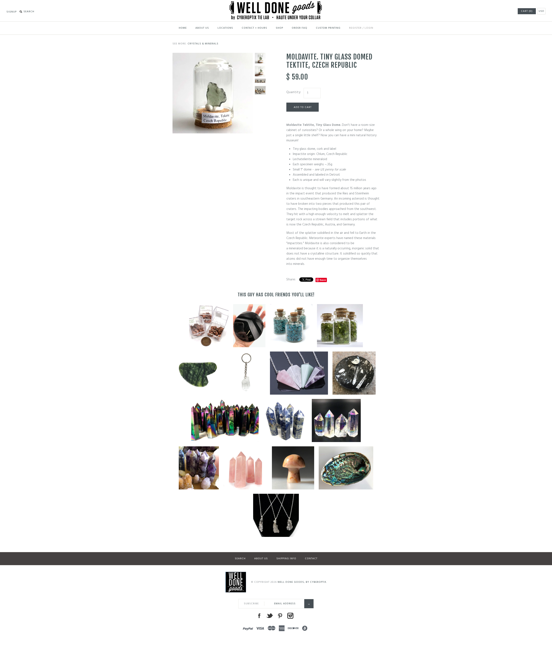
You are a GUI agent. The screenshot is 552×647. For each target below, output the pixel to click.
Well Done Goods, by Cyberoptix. (302, 582)
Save (323, 279)
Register (355, 28)
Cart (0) (527, 11)
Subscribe (251, 604)
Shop (279, 28)
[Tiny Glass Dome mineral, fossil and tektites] (260, 81)
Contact (311, 558)
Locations (225, 28)
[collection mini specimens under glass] (260, 90)
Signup (11, 12)
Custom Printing (328, 28)
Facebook (259, 615)
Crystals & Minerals (203, 44)
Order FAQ (299, 28)
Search (240, 558)
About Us (202, 28)
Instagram (290, 615)
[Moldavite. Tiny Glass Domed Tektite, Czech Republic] (212, 55)
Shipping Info (286, 558)
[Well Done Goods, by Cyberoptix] (276, 3)
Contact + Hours (254, 28)
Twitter (269, 615)
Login (369, 28)
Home (183, 28)
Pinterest (280, 615)
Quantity (293, 92)
